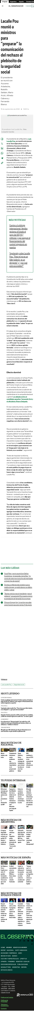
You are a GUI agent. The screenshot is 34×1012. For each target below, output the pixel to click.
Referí (3, 950)
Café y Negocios (21, 950)
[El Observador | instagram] (29, 937)
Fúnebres (11, 961)
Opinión (4, 961)
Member (9, 947)
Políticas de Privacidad (4, 1000)
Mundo (14, 956)
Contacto (4, 1008)
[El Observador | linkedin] (24, 941)
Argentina (13, 1)
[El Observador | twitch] (32, 944)
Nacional (29, 6)
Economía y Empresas (9, 953)
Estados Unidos (6, 970)
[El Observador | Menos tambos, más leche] (4, 751)
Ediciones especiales (8, 964)
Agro (20, 953)
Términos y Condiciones (5, 1005)
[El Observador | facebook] (25, 937)
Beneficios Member (20, 947)
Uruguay (4, 1)
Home (3, 947)
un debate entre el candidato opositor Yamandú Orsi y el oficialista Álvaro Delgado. (20, 399)
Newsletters (6, 967)
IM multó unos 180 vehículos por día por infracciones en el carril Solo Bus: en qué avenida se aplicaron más (16, 730)
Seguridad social (19, 684)
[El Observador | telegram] (32, 941)
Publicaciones (22, 964)
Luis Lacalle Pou (6, 684)
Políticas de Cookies (7, 997)
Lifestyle (23, 959)
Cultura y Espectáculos (10, 959)
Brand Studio (6, 956)
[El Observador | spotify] (28, 941)
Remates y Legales (22, 961)
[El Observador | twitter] (22, 937)
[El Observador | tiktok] (20, 941)
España (24, 967)
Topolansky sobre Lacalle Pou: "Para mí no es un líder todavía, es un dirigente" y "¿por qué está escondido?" (16, 708)
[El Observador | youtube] (32, 937)
